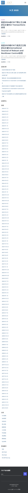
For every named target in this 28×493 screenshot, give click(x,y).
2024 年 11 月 (5, 166)
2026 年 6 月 (5, 111)
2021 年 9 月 (5, 249)
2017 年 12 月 (5, 364)
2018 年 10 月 (5, 336)
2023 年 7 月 (5, 209)
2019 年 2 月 (5, 327)
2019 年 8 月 (5, 310)
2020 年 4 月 (5, 290)
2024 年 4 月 (5, 186)
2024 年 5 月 (5, 183)
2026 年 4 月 (5, 117)
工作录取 (4, 430)
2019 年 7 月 (5, 313)
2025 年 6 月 (5, 146)
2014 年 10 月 (5, 405)
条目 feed (4, 452)
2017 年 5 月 (5, 376)
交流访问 (4, 421)
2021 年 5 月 (5, 258)
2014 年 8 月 (5, 408)
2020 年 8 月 (5, 278)
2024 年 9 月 (5, 171)
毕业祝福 (4, 433)
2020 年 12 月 (5, 269)
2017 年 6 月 (5, 373)
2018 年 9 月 (5, 339)
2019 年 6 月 (5, 315)
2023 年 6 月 (5, 212)
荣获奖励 (4, 438)
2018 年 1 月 (5, 362)
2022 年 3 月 (5, 235)
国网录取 (4, 427)
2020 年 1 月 (5, 295)
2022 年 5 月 (5, 232)
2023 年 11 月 (5, 197)
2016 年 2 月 (5, 399)
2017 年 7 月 (5, 370)
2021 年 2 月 (5, 264)
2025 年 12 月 (5, 128)
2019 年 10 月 (5, 304)
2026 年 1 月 (5, 125)
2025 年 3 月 (5, 154)
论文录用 (3, 19)
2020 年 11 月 (5, 272)
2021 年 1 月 (5, 267)
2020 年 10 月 (5, 275)
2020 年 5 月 (5, 287)
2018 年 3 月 (5, 356)
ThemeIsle (15, 489)
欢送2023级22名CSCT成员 (8, 70)
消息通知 (4, 435)
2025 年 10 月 (5, 134)
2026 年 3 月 (5, 120)
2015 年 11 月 (5, 402)
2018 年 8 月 (5, 341)
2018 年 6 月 (5, 347)
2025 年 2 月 (5, 157)
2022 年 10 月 (5, 223)
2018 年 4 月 (5, 353)
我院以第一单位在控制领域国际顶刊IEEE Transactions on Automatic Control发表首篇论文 (14, 80)
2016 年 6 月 (5, 387)
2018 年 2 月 (5, 359)
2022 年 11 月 (5, 220)
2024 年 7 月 (5, 177)
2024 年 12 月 (5, 163)
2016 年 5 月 (5, 390)
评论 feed (4, 455)
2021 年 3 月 (5, 261)
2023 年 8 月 (5, 206)
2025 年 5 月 (5, 149)
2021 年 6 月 (5, 255)
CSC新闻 (4, 415)
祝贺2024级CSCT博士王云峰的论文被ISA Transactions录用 (13, 25)
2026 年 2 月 (5, 123)
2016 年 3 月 (5, 396)
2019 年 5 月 (5, 318)
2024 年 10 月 (5, 169)
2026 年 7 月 (5, 108)
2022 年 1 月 (5, 241)
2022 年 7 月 (5, 226)
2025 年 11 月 (5, 131)
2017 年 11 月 (5, 367)
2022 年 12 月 (5, 218)
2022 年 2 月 (5, 238)
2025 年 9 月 (5, 137)
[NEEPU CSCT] (8, 2)
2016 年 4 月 (5, 393)
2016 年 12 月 (5, 382)
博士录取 (4, 424)
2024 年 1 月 (5, 192)
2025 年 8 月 (5, 140)
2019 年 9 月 (5, 307)
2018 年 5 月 (5, 350)
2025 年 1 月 (5, 160)
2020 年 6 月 (5, 284)
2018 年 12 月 (5, 330)
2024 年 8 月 (5, 174)
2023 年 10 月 (5, 200)
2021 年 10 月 (5, 246)
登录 (3, 449)
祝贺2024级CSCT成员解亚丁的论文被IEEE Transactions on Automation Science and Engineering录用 (13, 88)
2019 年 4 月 (5, 321)
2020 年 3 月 (5, 292)
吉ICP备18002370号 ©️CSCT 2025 (14, 485)
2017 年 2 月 (5, 379)
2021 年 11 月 (5, 243)
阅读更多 (3, 33)
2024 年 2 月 (5, 189)
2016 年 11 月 (5, 385)
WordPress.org (6, 457)
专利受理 (4, 418)
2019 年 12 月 (5, 298)
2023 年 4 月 (5, 215)
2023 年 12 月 (5, 195)
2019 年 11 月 (5, 301)
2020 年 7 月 (5, 281)
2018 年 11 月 (5, 333)
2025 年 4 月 (5, 151)
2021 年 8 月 (5, 252)
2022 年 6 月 (5, 229)
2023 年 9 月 (5, 203)
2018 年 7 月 (5, 344)
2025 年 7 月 (5, 143)
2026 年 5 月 (5, 114)
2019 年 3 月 (5, 324)
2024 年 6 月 (5, 180)
